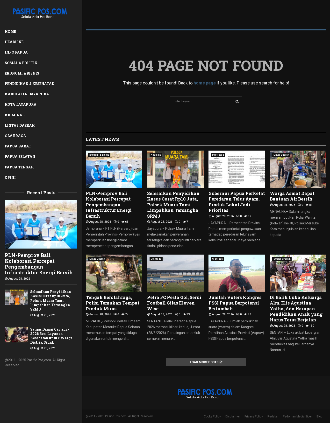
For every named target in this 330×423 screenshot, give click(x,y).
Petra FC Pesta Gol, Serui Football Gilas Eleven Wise (174, 303)
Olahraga (15, 135)
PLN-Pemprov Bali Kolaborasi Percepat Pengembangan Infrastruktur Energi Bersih (39, 264)
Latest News (102, 139)
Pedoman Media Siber (297, 416)
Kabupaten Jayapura (27, 94)
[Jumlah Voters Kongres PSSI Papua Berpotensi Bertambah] (236, 273)
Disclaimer (232, 416)
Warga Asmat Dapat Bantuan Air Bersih (292, 196)
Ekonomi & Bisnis (22, 73)
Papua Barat (18, 146)
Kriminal (14, 115)
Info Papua (16, 52)
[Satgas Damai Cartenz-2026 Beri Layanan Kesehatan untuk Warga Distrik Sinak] (16, 334)
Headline (14, 42)
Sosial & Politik (21, 63)
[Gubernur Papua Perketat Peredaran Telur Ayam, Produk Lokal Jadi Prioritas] (236, 169)
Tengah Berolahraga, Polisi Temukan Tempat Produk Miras (112, 303)
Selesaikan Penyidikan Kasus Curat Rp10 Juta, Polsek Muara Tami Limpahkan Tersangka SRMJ (50, 300)
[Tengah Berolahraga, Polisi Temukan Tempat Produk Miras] (114, 273)
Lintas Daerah (20, 125)
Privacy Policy (253, 416)
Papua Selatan (20, 156)
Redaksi (272, 416)
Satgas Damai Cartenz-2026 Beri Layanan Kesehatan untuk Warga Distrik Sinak (51, 336)
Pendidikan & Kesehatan (30, 83)
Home (10, 31)
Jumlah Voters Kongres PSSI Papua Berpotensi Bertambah (234, 303)
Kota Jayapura (20, 104)
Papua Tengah (19, 167)
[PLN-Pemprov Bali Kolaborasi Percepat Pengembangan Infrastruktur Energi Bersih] (41, 224)
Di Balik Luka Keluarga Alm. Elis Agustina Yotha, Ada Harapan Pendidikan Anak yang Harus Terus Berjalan (296, 308)
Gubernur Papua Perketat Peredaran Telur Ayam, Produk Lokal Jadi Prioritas (236, 201)
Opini (10, 177)
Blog (319, 416)
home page (205, 82)
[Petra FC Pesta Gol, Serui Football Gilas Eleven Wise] (175, 273)
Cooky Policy (212, 416)
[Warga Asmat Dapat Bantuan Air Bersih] (298, 169)
